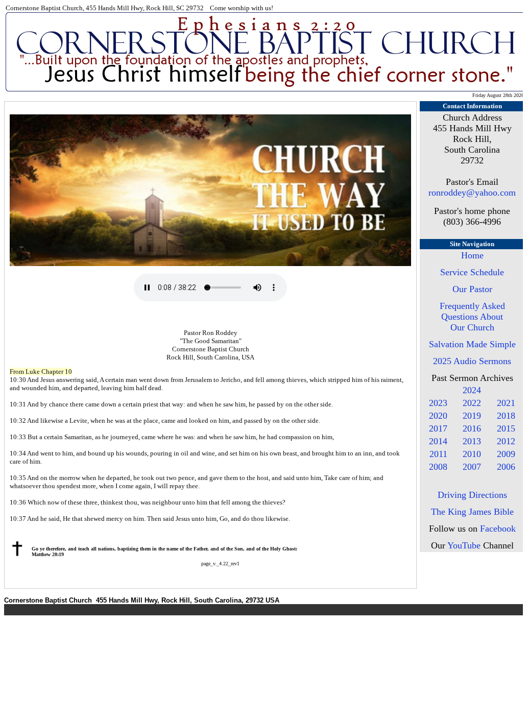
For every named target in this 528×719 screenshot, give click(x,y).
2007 (472, 467)
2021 (506, 403)
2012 (506, 441)
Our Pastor (472, 289)
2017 (438, 428)
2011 (438, 454)
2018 (506, 416)
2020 (438, 416)
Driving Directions (472, 495)
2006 (506, 467)
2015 (506, 428)
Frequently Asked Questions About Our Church (472, 316)
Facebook (498, 528)
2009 (506, 454)
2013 (472, 441)
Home (472, 255)
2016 (472, 428)
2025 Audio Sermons (472, 361)
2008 (438, 467)
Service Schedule (472, 272)
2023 (438, 403)
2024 (472, 390)
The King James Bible (472, 512)
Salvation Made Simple (472, 344)
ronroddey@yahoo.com (472, 192)
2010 (472, 454)
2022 (472, 403)
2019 (472, 416)
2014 (438, 441)
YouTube (464, 545)
